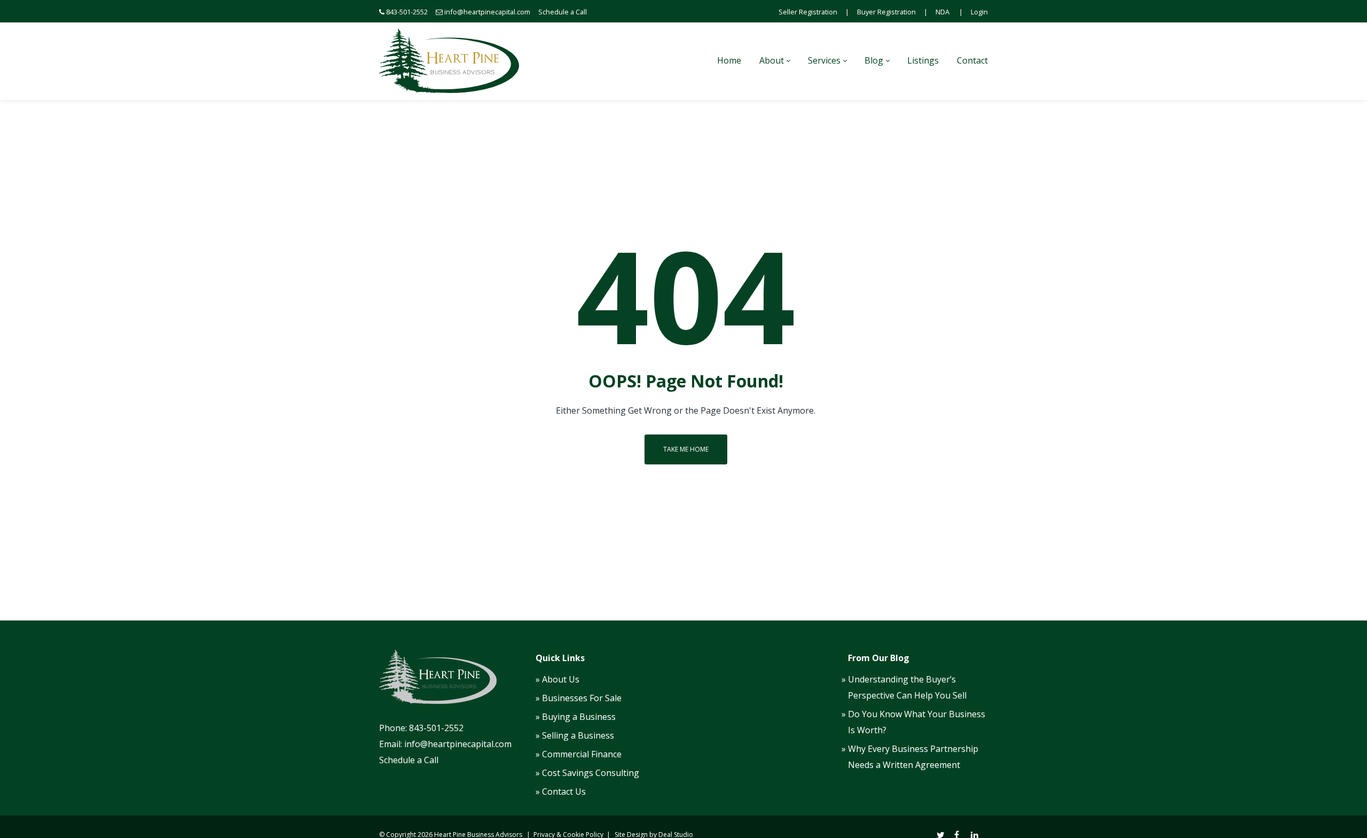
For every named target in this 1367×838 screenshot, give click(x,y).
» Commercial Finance (579, 754)
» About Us (557, 679)
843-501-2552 (407, 12)
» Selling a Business (575, 735)
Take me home (686, 449)
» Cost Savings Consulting (587, 773)
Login (979, 12)
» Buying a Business (576, 717)
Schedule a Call (562, 12)
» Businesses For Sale (579, 698)
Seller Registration (808, 12)
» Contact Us (561, 791)
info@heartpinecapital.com (487, 12)
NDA (942, 12)
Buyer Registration (886, 12)
